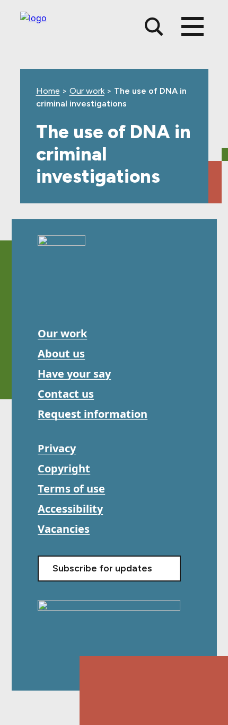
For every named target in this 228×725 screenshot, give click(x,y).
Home (48, 91)
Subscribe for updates (102, 568)
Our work (86, 91)
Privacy (57, 448)
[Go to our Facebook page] (47, 298)
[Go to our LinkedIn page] (94, 298)
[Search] (154, 26)
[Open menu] (192, 26)
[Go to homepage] (61, 244)
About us (61, 353)
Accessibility (70, 509)
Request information (92, 414)
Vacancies (64, 529)
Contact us (66, 394)
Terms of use (71, 488)
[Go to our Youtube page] (71, 298)
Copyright (64, 468)
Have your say (74, 373)
